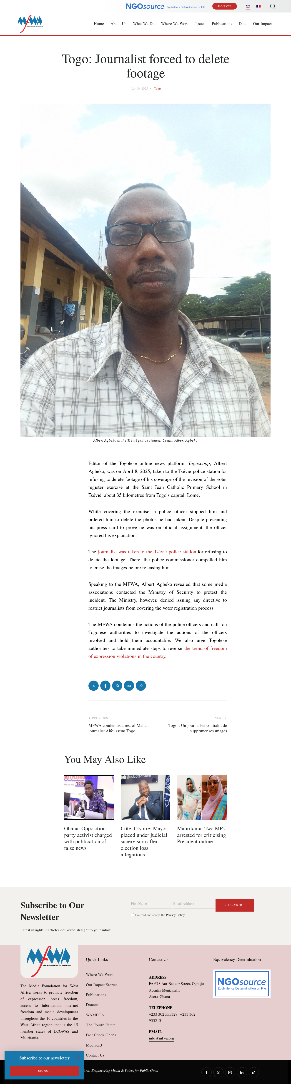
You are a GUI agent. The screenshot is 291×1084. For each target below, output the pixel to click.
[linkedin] (242, 1072)
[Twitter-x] (93, 686)
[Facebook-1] (105, 686)
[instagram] (230, 1072)
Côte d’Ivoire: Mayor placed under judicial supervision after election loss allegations (144, 841)
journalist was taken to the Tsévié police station (147, 551)
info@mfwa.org (161, 1038)
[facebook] (206, 1072)
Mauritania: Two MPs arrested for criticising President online (201, 835)
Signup (44, 1070)
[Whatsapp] (117, 686)
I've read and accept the (159, 915)
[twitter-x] (218, 1072)
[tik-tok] (254, 1072)
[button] (141, 686)
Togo (157, 88)
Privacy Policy (175, 915)
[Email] (129, 686)
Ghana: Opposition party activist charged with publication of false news (88, 838)
